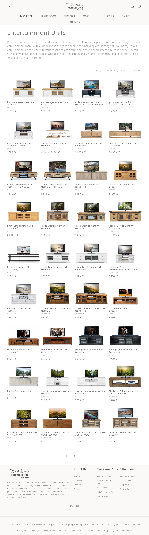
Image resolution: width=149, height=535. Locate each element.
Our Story (78, 476)
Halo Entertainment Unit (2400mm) (19, 268)
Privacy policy (82, 524)
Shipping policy (114, 524)
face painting (108, 530)
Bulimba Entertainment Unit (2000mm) (89, 144)
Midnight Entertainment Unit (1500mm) (89, 351)
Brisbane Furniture (23, 524)
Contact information (131, 524)
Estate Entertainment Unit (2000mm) (20, 227)
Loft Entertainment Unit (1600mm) (120, 309)
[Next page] (82, 456)
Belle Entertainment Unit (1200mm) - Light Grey (121, 103)
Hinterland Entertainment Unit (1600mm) (56, 309)
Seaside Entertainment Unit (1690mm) (123, 433)
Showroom (78, 480)
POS (33, 524)
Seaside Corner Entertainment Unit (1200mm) (90, 433)
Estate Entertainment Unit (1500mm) (122, 185)
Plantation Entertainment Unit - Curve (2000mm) (56, 433)
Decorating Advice (127, 476)
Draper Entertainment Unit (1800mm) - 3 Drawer (54, 185)
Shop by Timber (126, 485)
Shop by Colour (126, 489)
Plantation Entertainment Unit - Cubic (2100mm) (124, 392)
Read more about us (25, 497)
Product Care (125, 480)
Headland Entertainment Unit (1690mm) (22, 309)
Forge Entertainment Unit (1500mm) (53, 227)
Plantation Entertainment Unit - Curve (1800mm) (23, 433)
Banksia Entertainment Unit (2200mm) (55, 103)
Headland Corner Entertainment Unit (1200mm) (124, 268)
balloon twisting (125, 530)
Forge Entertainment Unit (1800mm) (87, 227)
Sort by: (98, 71)
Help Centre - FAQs (105, 492)
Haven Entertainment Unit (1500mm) (54, 268)
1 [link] (66, 456)
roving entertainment (93, 530)
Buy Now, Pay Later (105, 476)
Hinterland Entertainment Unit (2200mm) (90, 309)
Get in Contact (103, 496)
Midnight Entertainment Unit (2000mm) (123, 351)
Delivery (77, 485)
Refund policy (67, 524)
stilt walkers (78, 530)
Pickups (77, 489)
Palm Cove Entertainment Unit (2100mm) (90, 392)
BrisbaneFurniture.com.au (29, 483)
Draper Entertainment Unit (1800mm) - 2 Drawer (20, 185)
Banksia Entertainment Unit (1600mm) (21, 103)
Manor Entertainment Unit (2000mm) (54, 351)
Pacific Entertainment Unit (20, 391)
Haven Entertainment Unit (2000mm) (88, 268)
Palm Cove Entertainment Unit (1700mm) (56, 392)
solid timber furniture (45, 488)
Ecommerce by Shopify (49, 524)
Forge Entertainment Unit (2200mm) (121, 227)
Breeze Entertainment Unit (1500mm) (54, 144)
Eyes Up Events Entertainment (49, 530)
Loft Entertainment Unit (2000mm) (18, 351)
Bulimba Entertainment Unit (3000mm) (123, 144)
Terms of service (98, 524)
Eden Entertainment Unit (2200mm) (87, 185)
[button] (10, 6)
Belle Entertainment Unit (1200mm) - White (19, 144)
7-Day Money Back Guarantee (105, 481)
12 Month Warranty (105, 487)
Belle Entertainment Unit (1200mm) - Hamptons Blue (89, 103)
